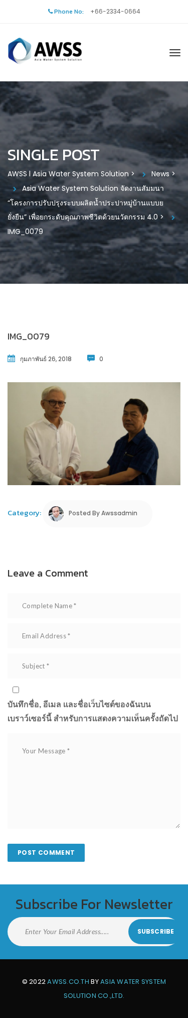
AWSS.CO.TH (68, 981)
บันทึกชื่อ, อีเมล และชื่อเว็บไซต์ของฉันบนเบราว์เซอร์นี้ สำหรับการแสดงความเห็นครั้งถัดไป (93, 711)
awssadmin (119, 513)
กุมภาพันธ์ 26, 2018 (46, 359)
